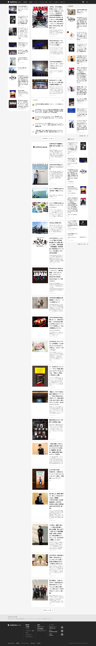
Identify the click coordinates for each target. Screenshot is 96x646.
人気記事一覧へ (82, 135)
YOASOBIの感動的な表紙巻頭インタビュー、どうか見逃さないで (49, 104)
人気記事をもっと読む (47, 138)
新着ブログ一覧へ (82, 244)
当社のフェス (62, 2)
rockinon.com (14, 2)
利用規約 (17, 643)
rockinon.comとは (11, 643)
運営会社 (38, 643)
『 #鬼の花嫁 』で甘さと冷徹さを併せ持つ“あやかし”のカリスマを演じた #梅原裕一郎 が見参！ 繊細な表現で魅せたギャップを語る (49, 132)
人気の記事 (35, 100)
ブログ (50, 2)
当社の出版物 (40, 628)
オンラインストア (41, 630)
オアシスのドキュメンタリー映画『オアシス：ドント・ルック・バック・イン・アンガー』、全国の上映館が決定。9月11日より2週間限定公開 (49, 125)
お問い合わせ (33, 643)
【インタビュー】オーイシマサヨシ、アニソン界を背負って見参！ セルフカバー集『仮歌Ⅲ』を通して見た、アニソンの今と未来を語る (49, 118)
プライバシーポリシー (25, 643)
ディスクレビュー (29, 636)
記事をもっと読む (47, 610)
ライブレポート (29, 634)
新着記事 (25, 2)
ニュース (36, 2)
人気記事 (30, 2)
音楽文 (38, 624)
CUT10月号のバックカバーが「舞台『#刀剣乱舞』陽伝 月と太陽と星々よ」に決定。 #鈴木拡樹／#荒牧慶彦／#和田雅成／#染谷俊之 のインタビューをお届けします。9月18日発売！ (49, 111)
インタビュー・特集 (43, 2)
